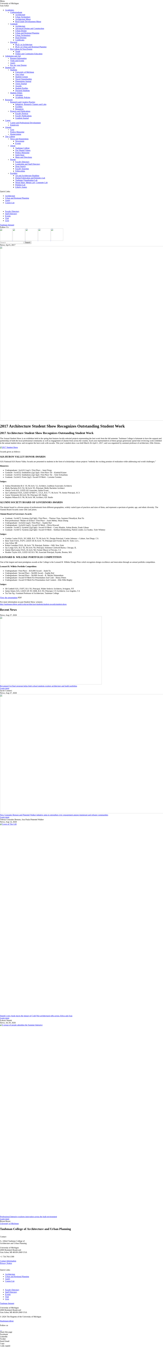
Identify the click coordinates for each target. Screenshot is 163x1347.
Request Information (18, 58)
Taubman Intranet (7, 225)
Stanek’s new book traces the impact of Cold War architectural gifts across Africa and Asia (36, 1016)
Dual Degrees (20, 38)
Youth (17, 51)
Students (13, 70)
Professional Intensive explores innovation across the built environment (28, 1217)
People (13, 159)
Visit (7, 218)
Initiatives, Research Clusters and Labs (30, 104)
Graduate (14, 24)
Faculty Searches (22, 169)
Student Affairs (16, 93)
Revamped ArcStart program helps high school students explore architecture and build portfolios (38, 686)
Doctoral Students (22, 90)
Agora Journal (21, 84)
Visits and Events (17, 61)
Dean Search (20, 166)
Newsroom (19, 141)
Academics (9, 10)
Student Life (10, 67)
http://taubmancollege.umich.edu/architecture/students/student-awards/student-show (33, 604)
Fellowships (20, 171)
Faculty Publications (23, 116)
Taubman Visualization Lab (26, 180)
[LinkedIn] (19, 240)
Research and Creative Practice (22, 102)
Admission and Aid (13, 56)
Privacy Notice (6, 1263)
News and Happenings (19, 139)
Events (18, 143)
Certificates (19, 40)
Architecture (20, 15)
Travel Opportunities (23, 79)
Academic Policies (22, 97)
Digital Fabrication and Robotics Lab (30, 178)
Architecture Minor (23, 19)
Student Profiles (21, 88)
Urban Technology (22, 17)
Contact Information (8, 1261)
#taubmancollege (7, 1321)
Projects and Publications (20, 111)
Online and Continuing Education (28, 54)
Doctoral (13, 42)
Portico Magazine (17, 132)
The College (10, 136)
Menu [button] (2, 1)
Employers (14, 125)
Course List (9, 203)
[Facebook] (57, 240)
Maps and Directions (23, 157)
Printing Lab (20, 185)
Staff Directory (11, 214)
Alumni (8, 127)
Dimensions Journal (23, 81)
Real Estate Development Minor (28, 21)
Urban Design (21, 31)
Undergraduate (16, 12)
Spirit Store (19, 155)
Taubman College (22, 148)
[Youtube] (44, 240)
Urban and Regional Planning (27, 33)
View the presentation (8, 598)
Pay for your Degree (18, 65)
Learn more (4, 688)
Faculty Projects (21, 113)
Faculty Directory (22, 162)
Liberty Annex (21, 187)
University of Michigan (24, 72)
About (12, 146)
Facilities (18, 107)
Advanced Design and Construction (29, 28)
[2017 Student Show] (9, 447)
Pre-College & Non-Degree (21, 49)
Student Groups (21, 77)
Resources (19, 109)
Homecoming (15, 134)
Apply (12, 63)
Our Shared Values (22, 150)
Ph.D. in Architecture (23, 44)
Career (7, 120)
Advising (19, 95)
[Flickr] (31, 240)
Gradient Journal (22, 118)
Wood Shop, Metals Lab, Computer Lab (31, 182)
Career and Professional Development (25, 123)
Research (8, 100)
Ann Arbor (19, 74)
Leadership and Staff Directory (27, 164)
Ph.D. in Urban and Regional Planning (30, 47)
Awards (18, 86)
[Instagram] (6, 240)
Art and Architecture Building (27, 176)
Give (12, 130)
